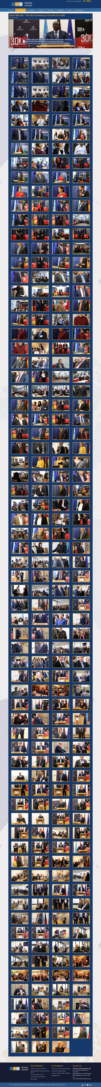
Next (12, 50)
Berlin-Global (78, 10)
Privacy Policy (61, 1084)
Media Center (77, 1)
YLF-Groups (50, 10)
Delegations (61, 10)
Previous (13, 49)
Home (11, 10)
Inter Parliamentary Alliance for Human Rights (40, 1071)
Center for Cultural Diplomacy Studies (61, 1068)
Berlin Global (34, 1079)
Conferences (20, 10)
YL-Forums (41, 10)
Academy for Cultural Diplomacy (38, 1068)
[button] (14, 33)
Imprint (54, 1084)
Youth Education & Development (38, 1076)
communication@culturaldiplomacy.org (82, 1078)
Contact (48, 1084)
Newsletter (70, 1)
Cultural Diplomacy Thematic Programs (61, 1073)
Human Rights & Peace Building (59, 1071)
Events (69, 10)
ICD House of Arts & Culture (37, 1074)
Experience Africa (56, 1075)
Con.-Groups (30, 10)
